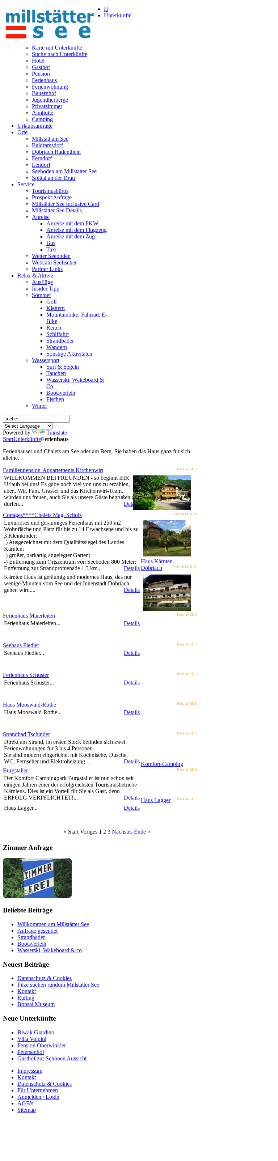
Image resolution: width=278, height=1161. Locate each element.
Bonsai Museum (36, 1004)
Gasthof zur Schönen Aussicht (52, 1058)
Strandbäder (31, 937)
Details (132, 504)
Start (8, 439)
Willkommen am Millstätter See (53, 924)
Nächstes (122, 832)
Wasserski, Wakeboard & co (49, 950)
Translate (56, 432)
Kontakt (26, 991)
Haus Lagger (155, 800)
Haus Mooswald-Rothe (29, 705)
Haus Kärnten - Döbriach (158, 564)
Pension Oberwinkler (41, 1045)
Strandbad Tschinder (26, 734)
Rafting (25, 998)
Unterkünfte (27, 439)
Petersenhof (30, 1052)
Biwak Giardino (35, 1032)
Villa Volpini (31, 1039)
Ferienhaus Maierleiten (29, 616)
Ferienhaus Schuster (26, 675)
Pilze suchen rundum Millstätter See (58, 985)
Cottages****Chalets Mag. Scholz (42, 515)
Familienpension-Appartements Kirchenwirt (53, 470)
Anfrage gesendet (37, 931)
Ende (140, 832)
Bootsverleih (31, 944)
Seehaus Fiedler (21, 645)
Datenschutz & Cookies (44, 978)
